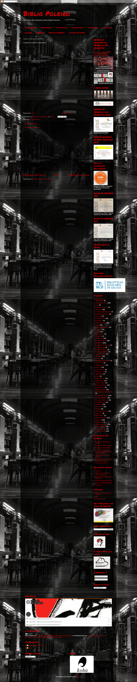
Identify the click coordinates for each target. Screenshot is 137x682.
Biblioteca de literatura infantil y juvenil (102, 473)
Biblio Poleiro (46, 13)
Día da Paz (98, 336)
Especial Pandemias (101, 351)
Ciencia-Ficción (100, 318)
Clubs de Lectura (100, 323)
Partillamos (98, 404)
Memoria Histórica (101, 385)
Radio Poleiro (99, 415)
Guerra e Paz (99, 363)
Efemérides (98, 343)
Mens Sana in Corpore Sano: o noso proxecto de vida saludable (103, 451)
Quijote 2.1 (98, 413)
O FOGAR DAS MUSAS (77, 33)
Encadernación (100, 347)
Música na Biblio (100, 389)
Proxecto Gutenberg (101, 411)
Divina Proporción (101, 340)
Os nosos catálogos (101, 400)
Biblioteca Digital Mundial (103, 483)
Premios (97, 409)
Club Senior (99, 320)
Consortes (98, 329)
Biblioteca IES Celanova (36, 645)
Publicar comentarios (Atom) (42, 179)
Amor (97, 305)
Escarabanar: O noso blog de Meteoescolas (103, 459)
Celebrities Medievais (102, 314)
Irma (30, 648)
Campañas (28, 33)
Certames (98, 316)
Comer (97, 325)
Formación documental (102, 360)
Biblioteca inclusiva (101, 307)
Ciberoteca (98, 485)
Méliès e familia (100, 383)
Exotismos (98, 356)
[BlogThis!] (60, 117)
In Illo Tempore (100, 369)
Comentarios (100, 579)
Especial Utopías (100, 354)
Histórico (98, 367)
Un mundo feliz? (100, 426)
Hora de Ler (107, 28)
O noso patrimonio (101, 397)
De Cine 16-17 (99, 334)
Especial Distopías (101, 349)
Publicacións (100, 576)
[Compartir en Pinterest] (66, 117)
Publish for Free (67, 113)
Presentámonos (46, 28)
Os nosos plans (61, 28)
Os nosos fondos (77, 28)
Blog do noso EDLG (101, 463)
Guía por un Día (100, 365)
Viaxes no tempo (100, 429)
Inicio (57, 175)
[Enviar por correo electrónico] (58, 117)
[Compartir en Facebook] (64, 117)
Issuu (33, 113)
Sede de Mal (99, 422)
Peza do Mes (99, 406)
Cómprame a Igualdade (102, 447)
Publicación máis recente (34, 175)
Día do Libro (99, 338)
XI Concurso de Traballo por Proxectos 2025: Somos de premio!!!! (102, 53)
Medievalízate (99, 380)
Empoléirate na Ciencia (102, 345)
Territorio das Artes (101, 424)
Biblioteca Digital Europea (103, 480)
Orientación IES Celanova (103, 445)
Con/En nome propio (101, 327)
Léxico (97, 376)
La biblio (98, 471)
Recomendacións (100, 417)
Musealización (99, 387)
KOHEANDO (40, 33)
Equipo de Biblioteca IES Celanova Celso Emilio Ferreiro (54, 635)
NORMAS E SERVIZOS (56, 33)
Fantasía (98, 358)
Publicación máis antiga (78, 175)
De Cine (97, 331)
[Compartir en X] (62, 117)
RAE (96, 496)
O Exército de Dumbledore (103, 392)
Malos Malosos (35, 119)
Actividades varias (101, 303)
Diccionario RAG (100, 499)
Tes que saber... (93, 28)
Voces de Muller (100, 431)
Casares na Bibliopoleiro (103, 311)
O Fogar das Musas (101, 395)
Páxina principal (30, 28)
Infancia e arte (99, 371)
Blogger (78, 676)
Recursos (98, 420)
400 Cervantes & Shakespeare (100, 299)
